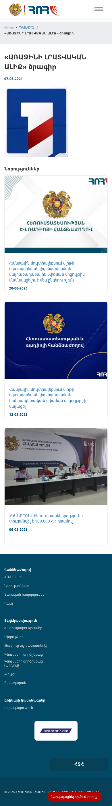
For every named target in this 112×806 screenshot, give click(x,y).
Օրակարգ (10, 49)
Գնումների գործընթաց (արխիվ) (23, 663)
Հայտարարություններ (23, 628)
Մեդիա (6, 109)
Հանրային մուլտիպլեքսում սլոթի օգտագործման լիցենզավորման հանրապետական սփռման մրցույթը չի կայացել (47, 398)
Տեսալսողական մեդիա (22, 61)
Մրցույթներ (14, 637)
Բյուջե (9, 674)
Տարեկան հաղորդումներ (25, 594)
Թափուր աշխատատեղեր (26, 645)
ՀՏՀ (79, 764)
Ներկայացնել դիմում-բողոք (74, 796)
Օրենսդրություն (15, 37)
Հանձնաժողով (17, 569)
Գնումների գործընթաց (23, 654)
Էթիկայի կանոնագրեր (22, 85)
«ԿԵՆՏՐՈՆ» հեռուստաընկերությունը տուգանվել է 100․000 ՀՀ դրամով (46, 518)
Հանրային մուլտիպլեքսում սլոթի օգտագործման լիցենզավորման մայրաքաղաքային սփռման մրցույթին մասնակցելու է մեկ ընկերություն (47, 271)
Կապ (5, 121)
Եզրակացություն (18, 708)
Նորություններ (16, 586)
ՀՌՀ (4, 25)
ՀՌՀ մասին (14, 577)
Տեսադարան (15, 683)
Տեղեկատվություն (20, 620)
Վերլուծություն (14, 73)
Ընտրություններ (16, 97)
